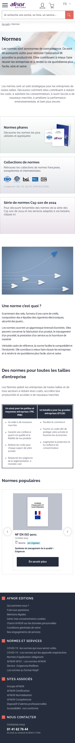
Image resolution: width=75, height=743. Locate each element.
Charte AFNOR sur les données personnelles (31, 623)
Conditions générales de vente (24, 627)
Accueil (5, 24)
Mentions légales (16, 614)
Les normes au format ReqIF (23, 670)
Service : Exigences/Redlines (22, 665)
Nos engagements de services (23, 632)
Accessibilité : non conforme (22, 708)
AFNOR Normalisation (19, 695)
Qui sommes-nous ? (18, 605)
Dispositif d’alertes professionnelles (27, 703)
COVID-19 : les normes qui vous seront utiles (31, 648)
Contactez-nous (16, 724)
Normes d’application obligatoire (25, 657)
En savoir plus (38, 561)
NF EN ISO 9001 (26, 534)
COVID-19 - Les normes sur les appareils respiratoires (36, 652)
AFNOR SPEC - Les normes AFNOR (26, 661)
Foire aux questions (18, 610)
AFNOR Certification (18, 690)
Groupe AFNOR (15, 686)
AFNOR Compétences (19, 699)
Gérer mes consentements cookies (26, 618)
